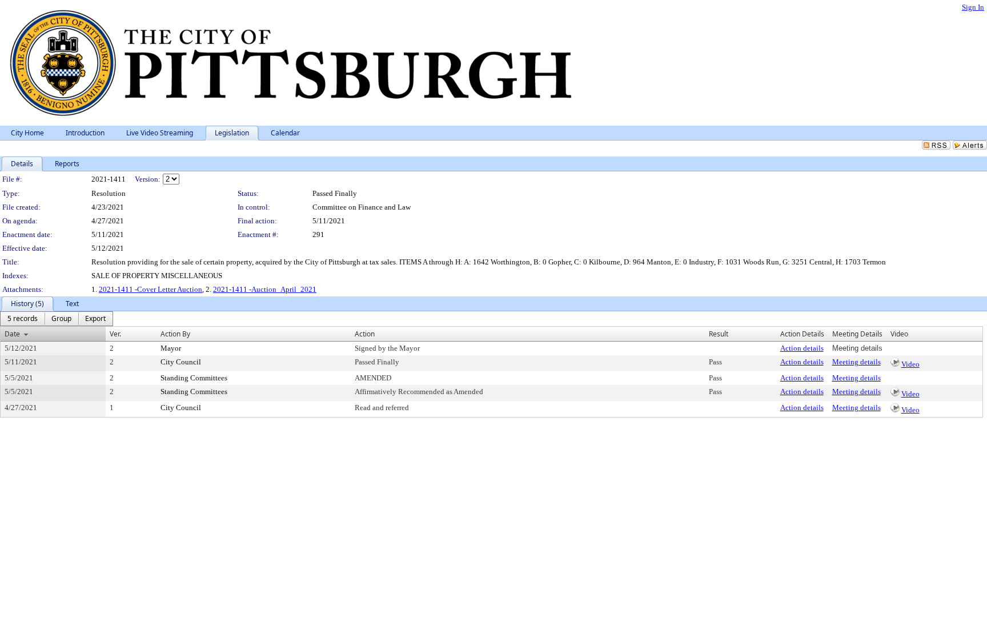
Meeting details (856, 362)
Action (365, 334)
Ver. (115, 334)
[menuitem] (23, 319)
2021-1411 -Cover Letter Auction (150, 289)
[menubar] (56, 318)
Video (910, 364)
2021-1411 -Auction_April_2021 (264, 289)
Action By (175, 334)
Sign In (973, 7)
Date (12, 334)
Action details (802, 348)
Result (718, 334)
